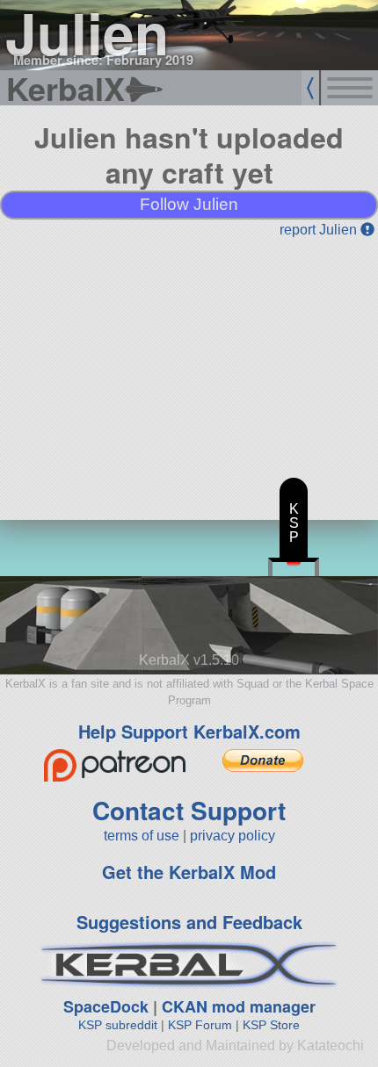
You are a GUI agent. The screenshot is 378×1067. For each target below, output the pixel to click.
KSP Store (271, 1025)
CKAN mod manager (239, 1006)
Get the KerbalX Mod (189, 871)
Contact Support (189, 810)
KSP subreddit (117, 1025)
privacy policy (232, 835)
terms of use (141, 835)
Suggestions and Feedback (189, 921)
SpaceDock (106, 1006)
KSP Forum (200, 1025)
